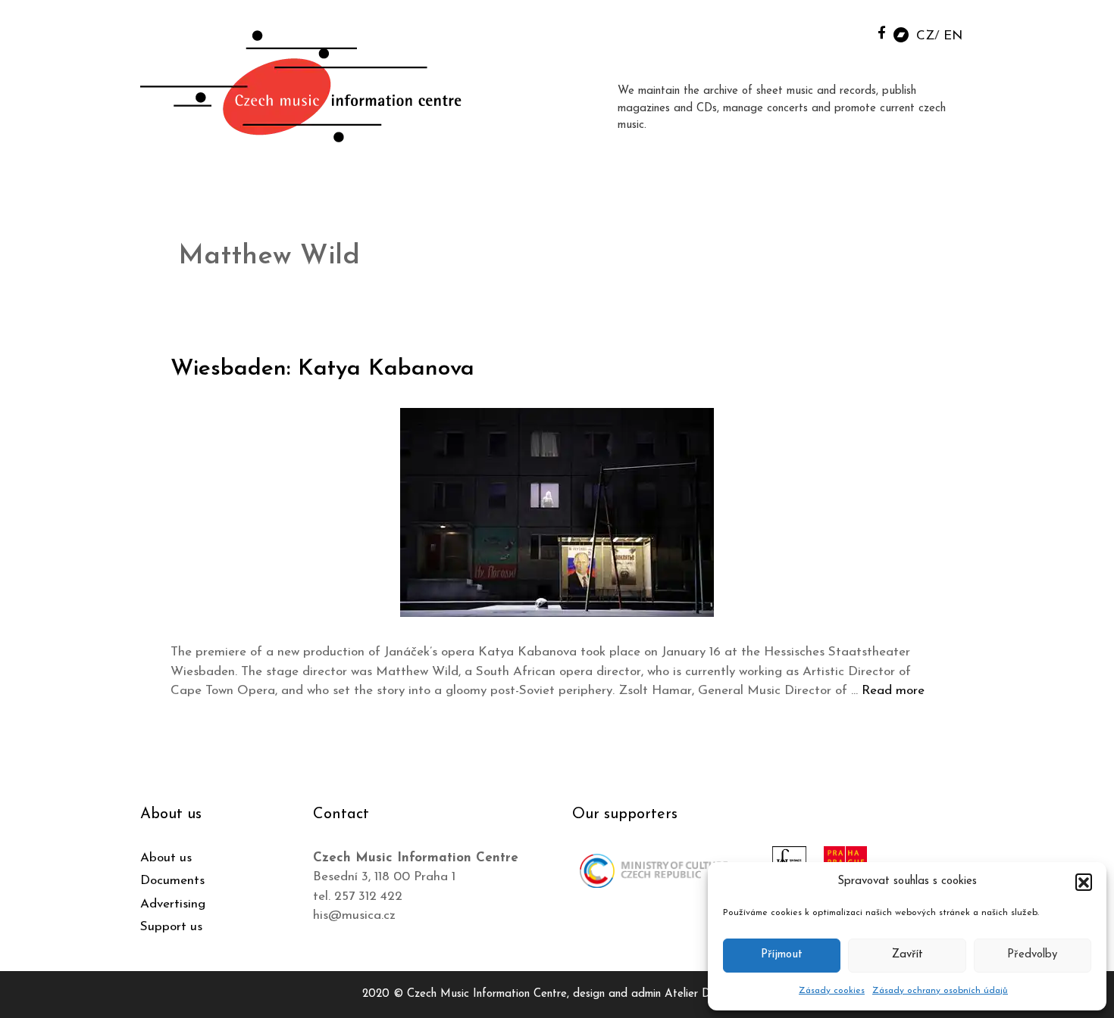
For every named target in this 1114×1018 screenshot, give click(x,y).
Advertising (172, 904)
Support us (171, 926)
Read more (893, 690)
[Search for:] (847, 31)
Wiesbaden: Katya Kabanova (322, 369)
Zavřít (907, 954)
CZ (925, 36)
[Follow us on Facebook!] (882, 32)
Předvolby (1032, 954)
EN (952, 36)
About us (166, 857)
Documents (172, 880)
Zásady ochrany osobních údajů (940, 990)
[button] (1083, 881)
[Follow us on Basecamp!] (901, 33)
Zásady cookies (832, 990)
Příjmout (782, 954)
